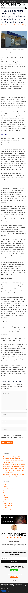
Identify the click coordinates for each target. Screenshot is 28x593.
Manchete (6, 499)
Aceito (4, 590)
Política (5, 508)
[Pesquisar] (26, 8)
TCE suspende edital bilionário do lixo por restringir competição (14, 475)
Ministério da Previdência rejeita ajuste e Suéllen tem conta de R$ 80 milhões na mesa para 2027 (14, 470)
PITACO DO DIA (7, 505)
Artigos (5, 484)
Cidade (5, 487)
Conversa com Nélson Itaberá (11, 491)
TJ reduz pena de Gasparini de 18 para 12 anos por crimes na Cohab (14, 457)
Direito (5, 493)
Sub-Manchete (7, 510)
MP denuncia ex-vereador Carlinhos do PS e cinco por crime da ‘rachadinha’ (14, 465)
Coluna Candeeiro (8, 489)
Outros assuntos (8, 503)
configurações (4, 588)
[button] (24, 4)
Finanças (5, 497)
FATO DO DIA (7, 495)
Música (5, 501)
